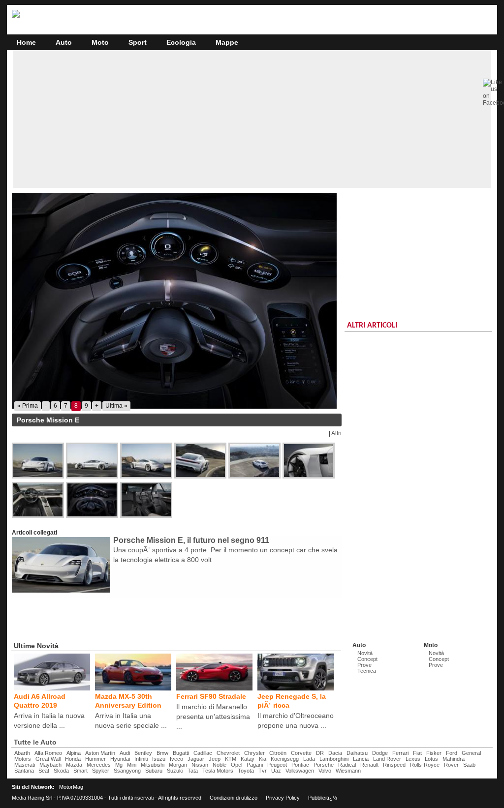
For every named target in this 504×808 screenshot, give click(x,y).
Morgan (178, 765)
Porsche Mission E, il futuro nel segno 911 (191, 540)
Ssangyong (127, 771)
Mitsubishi (152, 765)
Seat (43, 771)
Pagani (255, 765)
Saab (469, 765)
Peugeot (277, 765)
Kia (262, 759)
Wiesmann (348, 771)
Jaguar (196, 759)
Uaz (276, 771)
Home (26, 42)
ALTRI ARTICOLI (372, 325)
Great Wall (48, 759)
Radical (347, 765)
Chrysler (254, 753)
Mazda (74, 765)
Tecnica (366, 671)
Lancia (361, 759)
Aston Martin (100, 753)
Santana (24, 771)
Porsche (324, 765)
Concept (367, 659)
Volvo (324, 771)
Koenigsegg (285, 759)
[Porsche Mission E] (177, 301)
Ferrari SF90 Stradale (211, 696)
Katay (247, 759)
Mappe (227, 42)
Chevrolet (228, 753)
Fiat (417, 753)
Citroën (277, 753)
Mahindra (453, 759)
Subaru (153, 771)
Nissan (199, 765)
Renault (369, 765)
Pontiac (300, 765)
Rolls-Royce (425, 765)
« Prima (27, 405)
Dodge (380, 753)
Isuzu (158, 759)
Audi (125, 753)
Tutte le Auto (35, 742)
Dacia (335, 753)
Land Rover (387, 759)
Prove (364, 665)
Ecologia (181, 42)
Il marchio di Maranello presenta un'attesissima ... (213, 716)
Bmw (162, 753)
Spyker (100, 771)
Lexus (413, 759)
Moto (100, 42)
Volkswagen (299, 771)
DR (320, 753)
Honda (73, 759)
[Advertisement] (252, 119)
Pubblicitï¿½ (322, 798)
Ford (451, 753)
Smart (80, 771)
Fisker (433, 753)
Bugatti (181, 753)
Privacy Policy (283, 798)
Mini (131, 765)
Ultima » (116, 405)
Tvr (262, 771)
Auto (64, 42)
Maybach (50, 765)
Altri (336, 433)
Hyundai (120, 759)
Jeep (214, 759)
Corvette (301, 753)
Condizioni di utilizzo (233, 798)
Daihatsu (357, 753)
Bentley (143, 753)
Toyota (246, 771)
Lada (309, 759)
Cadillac (202, 753)
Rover (451, 765)
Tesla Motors (217, 771)
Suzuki (175, 771)
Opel (236, 765)
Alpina (73, 753)
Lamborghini (333, 759)
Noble (219, 765)
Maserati (24, 765)
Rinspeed (394, 765)
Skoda (61, 771)
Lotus (431, 759)
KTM (230, 759)
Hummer (95, 759)
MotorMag (71, 787)
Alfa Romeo (48, 753)
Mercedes (99, 765)
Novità (365, 653)
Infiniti (141, 759)
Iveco (176, 759)
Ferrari (400, 753)
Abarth (22, 753)
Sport (137, 42)
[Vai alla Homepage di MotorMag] (16, 16)
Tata (193, 771)
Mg (119, 765)
